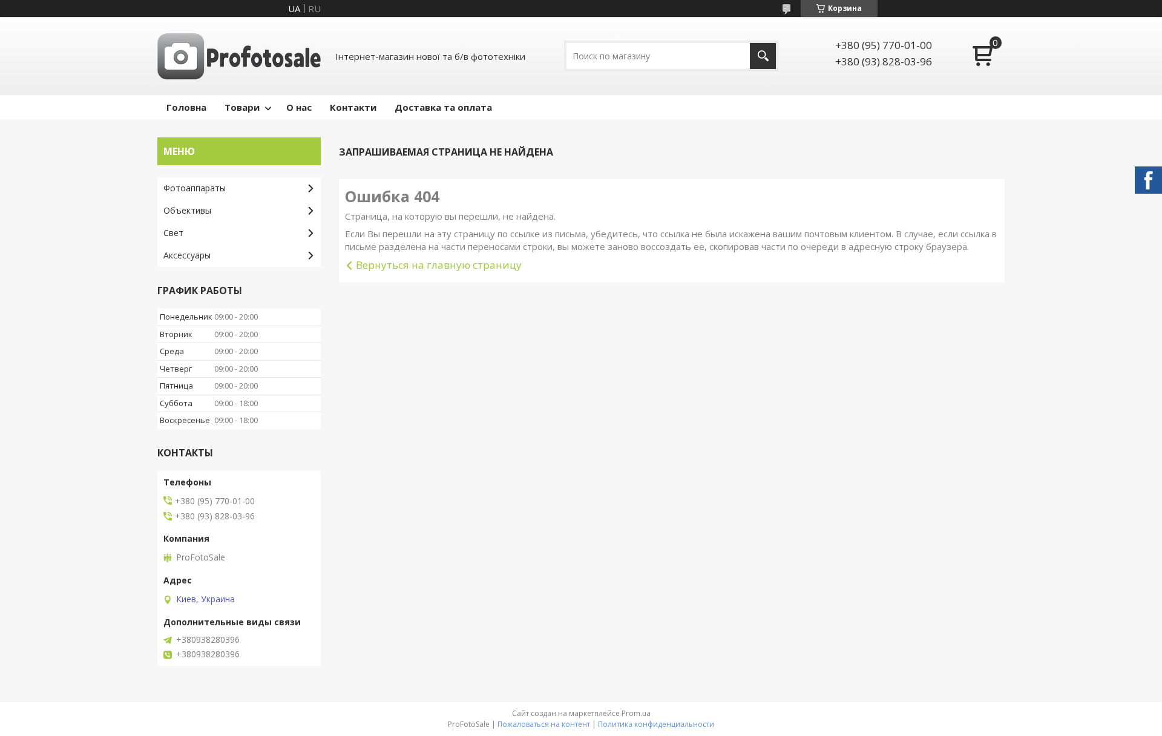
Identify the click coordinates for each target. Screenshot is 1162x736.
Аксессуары (187, 255)
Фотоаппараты (194, 188)
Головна (186, 107)
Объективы (187, 210)
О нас (299, 107)
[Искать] (763, 56)
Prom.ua (636, 713)
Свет (173, 232)
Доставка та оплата (443, 107)
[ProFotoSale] (239, 56)
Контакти (353, 107)
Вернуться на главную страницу (439, 265)
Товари (242, 107)
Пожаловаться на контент (543, 724)
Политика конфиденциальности (656, 724)
